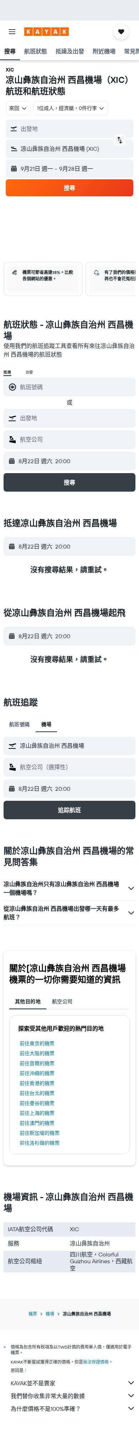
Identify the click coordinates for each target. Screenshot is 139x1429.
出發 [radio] (30, 372)
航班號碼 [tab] (19, 724)
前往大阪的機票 (37, 1053)
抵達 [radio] (7, 372)
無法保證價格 (96, 1362)
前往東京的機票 (37, 1043)
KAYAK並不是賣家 (33, 1383)
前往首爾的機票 (37, 1063)
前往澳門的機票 (37, 1123)
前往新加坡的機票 (40, 1133)
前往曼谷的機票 (37, 1103)
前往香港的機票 (37, 1083)
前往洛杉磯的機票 (40, 1143)
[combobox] (76, 418)
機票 (33, 1314)
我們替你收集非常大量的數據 (48, 1395)
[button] (12, 31)
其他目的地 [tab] (28, 1001)
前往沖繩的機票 (37, 1073)
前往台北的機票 (37, 1093)
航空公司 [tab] (62, 1001)
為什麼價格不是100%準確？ (46, 1408)
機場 (50, 1314)
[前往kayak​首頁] (46, 31)
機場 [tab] (46, 724)
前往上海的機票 (37, 1113)
